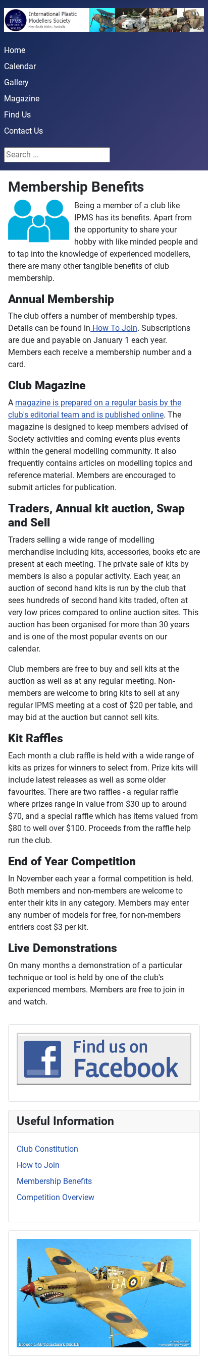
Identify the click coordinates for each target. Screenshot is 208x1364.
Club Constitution (47, 1149)
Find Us (17, 115)
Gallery (16, 82)
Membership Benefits (54, 1181)
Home (14, 50)
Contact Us (23, 131)
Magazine (21, 98)
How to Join (38, 1165)
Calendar (20, 66)
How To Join (113, 328)
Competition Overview (55, 1197)
